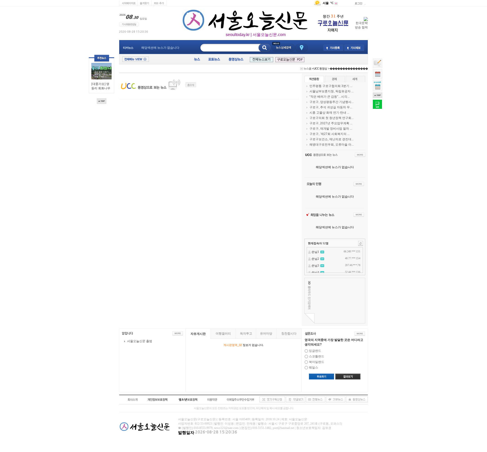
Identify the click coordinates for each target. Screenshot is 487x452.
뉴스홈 (307, 68)
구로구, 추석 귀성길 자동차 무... (330, 107)
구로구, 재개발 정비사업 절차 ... (330, 128)
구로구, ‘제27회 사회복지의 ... (329, 134)
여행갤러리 (223, 333)
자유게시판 (198, 334)
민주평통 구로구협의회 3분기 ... (330, 86)
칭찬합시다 (289, 333)
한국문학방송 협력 (361, 25)
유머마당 (266, 333)
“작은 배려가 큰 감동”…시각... (329, 96)
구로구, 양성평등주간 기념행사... (331, 102)
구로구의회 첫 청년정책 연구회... (331, 118)
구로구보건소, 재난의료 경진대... (331, 139)
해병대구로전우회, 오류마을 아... (331, 144)
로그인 (358, 3)
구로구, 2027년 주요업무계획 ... (330, 123)
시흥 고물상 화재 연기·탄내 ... (329, 112)
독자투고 (246, 333)
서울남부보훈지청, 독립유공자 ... (331, 91)
